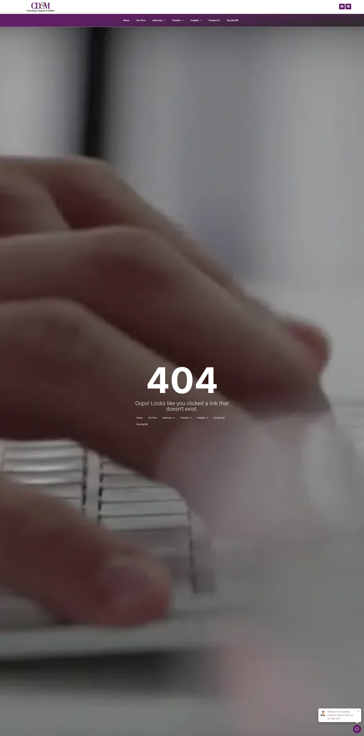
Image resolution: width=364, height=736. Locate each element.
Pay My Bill (232, 20)
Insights (195, 20)
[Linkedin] (348, 6)
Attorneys (157, 20)
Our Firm (140, 20)
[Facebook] (342, 6)
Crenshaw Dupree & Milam (40, 10)
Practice (176, 20)
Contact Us (214, 20)
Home (126, 20)
